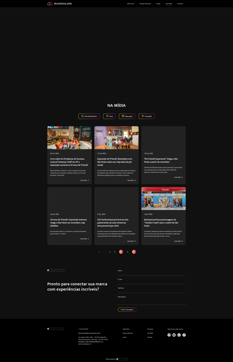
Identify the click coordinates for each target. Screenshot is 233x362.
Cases (158, 4)
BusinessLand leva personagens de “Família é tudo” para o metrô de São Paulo (161, 223)
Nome (120, 271)
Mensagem (122, 297)
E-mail (120, 279)
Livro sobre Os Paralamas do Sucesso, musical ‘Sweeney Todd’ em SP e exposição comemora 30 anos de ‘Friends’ (69, 162)
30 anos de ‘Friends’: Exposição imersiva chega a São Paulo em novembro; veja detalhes (68, 223)
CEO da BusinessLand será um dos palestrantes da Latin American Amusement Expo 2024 (112, 223)
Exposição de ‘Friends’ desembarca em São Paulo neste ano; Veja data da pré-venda (114, 162)
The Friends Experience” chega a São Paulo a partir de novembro (161, 160)
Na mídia (169, 4)
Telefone (121, 288)
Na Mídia (150, 333)
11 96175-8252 (83, 329)
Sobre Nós (126, 329)
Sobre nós (130, 4)
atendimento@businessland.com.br (89, 333)
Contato (180, 4)
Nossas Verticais (145, 4)
